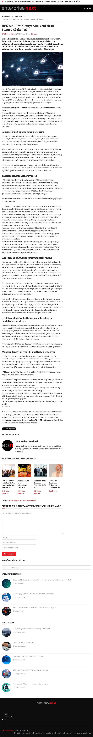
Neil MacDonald (29, 500)
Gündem (34, 34)
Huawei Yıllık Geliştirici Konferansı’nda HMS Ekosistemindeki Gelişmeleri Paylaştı (42, 580)
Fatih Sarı (53, 491)
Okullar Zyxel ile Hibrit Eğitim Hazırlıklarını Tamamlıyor (8, 484)
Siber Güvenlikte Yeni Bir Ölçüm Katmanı (28, 656)
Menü (86, 8)
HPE (21, 500)
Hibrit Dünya (14, 500)
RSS (5, 720)
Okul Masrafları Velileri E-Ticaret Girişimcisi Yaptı (30, 670)
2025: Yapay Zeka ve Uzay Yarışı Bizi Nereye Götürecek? (33, 594)
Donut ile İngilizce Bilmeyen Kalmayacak (54, 484)
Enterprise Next (8, 730)
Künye (6, 714)
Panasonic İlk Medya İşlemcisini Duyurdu (23, 484)
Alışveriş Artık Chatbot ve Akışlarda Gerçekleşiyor (31, 684)
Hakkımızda (8, 717)
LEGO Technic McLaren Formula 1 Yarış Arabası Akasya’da (34, 607)
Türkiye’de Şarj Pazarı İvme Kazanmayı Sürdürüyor (31, 629)
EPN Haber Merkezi (9, 34)
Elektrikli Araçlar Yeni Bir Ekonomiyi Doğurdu (56, 1)
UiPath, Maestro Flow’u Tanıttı (24, 642)
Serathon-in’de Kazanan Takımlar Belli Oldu (40, 484)
